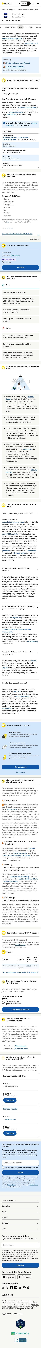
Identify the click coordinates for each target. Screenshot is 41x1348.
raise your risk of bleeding (19, 877)
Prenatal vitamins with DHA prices (27, 10)
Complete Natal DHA (9, 139)
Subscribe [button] (28, 1265)
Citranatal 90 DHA (23, 137)
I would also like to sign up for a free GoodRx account (21, 1168)
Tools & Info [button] (6, 1206)
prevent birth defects (10, 534)
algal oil (5, 668)
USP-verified (6, 708)
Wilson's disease (21, 1046)
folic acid (31, 848)
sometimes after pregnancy (12, 38)
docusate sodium (20, 553)
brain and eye (11, 115)
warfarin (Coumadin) (10, 881)
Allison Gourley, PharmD (15, 67)
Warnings (29, 27)
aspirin (21, 879)
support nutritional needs (27, 107)
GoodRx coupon (20, 945)
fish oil (33, 661)
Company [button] (5, 1223)
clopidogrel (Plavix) (31, 879)
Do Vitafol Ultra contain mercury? (14, 683)
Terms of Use (11, 1185)
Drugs (11, 10)
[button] (25, 3)
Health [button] (4, 1212)
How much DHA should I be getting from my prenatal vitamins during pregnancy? (18, 607)
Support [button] (4, 1217)
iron (7, 222)
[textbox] (20, 1163)
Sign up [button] (20, 1172)
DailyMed (10, 228)
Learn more (20, 772)
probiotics (6, 551)
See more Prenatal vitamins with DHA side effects (17, 235)
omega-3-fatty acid (16, 112)
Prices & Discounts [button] (8, 1200)
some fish (16, 692)
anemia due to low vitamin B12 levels (16, 855)
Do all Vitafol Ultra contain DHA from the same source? (17, 653)
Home (3, 10)
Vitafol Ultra (7, 137)
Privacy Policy (34, 1185)
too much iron (12, 809)
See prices (20, 267)
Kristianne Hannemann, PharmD (18, 63)
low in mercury (32, 641)
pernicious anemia (20, 853)
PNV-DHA (14, 137)
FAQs (20, 27)
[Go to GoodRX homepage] (7, 3)
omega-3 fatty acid (31, 43)
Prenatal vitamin (10, 1119)
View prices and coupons (21, 1009)
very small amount (22, 696)
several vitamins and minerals (13, 522)
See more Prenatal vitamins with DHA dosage (19, 972)
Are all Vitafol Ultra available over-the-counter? (16, 569)
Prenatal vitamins (10, 1109)
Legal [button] (4, 1229)
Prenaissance (32, 551)
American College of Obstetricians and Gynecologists (16, 631)
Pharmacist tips (9, 27)
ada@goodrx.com (12, 1307)
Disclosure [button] (33, 239)
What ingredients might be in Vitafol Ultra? (17, 513)
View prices (10, 1100)
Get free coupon (20, 767)
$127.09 (28, 966)
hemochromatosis (21, 1049)
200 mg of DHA (15, 618)
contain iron (27, 449)
